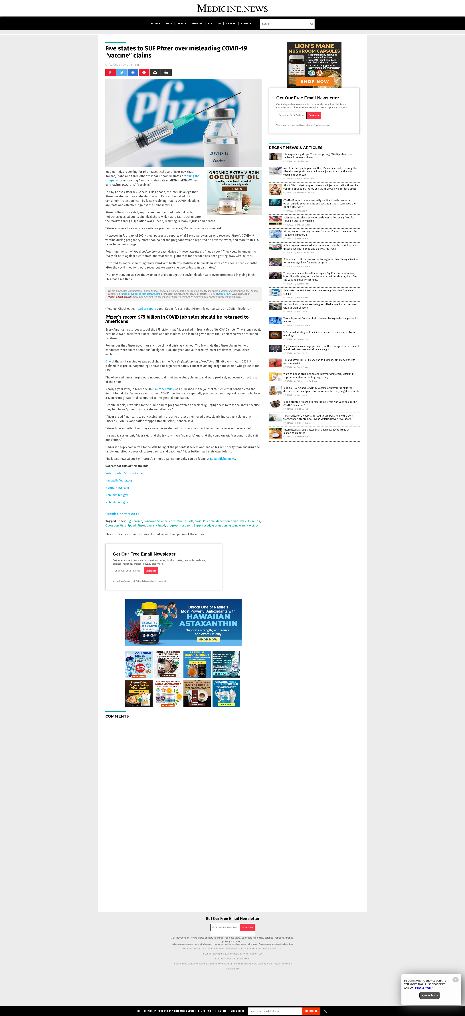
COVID (189, 521)
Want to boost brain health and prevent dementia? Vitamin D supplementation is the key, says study (318, 375)
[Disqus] (183, 766)
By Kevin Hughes (304, 423)
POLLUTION (214, 23)
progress (173, 525)
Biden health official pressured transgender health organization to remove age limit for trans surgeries (320, 261)
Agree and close (429, 995)
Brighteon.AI (224, 294)
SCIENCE (155, 23)
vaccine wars (237, 525)
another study (164, 389)
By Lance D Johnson (305, 178)
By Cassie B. (302, 211)
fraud (234, 521)
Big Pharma (134, 521)
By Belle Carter (303, 225)
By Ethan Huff (302, 161)
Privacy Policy (232, 968)
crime (211, 521)
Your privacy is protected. (124, 581)
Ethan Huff (134, 64)
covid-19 (200, 521)
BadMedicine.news (222, 458)
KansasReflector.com (119, 480)
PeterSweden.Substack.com (124, 473)
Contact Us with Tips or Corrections (232, 958)
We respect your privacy (214, 944)
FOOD (169, 23)
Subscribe (311, 1011)
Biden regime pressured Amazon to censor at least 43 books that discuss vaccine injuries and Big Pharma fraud (321, 247)
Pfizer (141, 525)
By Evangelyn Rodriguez (308, 381)
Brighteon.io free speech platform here (141, 294)
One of (109, 361)
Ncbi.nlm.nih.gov (116, 495)
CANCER (231, 23)
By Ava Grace (303, 367)
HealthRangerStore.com (120, 297)
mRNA (256, 521)
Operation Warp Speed (120, 525)
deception (223, 521)
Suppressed (202, 525)
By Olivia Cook (303, 339)
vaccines (253, 525)
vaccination (219, 525)
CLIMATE (246, 23)
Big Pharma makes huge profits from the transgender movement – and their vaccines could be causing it (321, 348)
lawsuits (245, 521)
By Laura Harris (303, 266)
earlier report (147, 308)
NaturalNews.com (117, 487)
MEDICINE (197, 23)
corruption (176, 521)
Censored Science (156, 521)
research (186, 525)
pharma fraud (155, 525)
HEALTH (181, 23)
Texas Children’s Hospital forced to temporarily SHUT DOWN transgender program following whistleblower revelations (318, 417)
